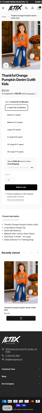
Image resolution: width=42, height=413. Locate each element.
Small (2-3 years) (14, 115)
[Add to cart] (21, 318)
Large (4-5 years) (14, 130)
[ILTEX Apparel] (11, 343)
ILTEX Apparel (18, 409)
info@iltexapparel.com (13, 359)
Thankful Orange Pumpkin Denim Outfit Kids (20, 309)
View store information (15, 200)
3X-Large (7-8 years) (15, 152)
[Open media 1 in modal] (21, 45)
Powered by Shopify (27, 409)
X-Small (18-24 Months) (16, 108)
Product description (10, 216)
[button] (3, 8)
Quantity (7, 174)
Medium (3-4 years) (15, 122)
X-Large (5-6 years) (15, 137)
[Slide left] (4, 45)
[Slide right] (37, 45)
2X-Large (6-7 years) (15, 144)
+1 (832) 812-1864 (12, 356)
